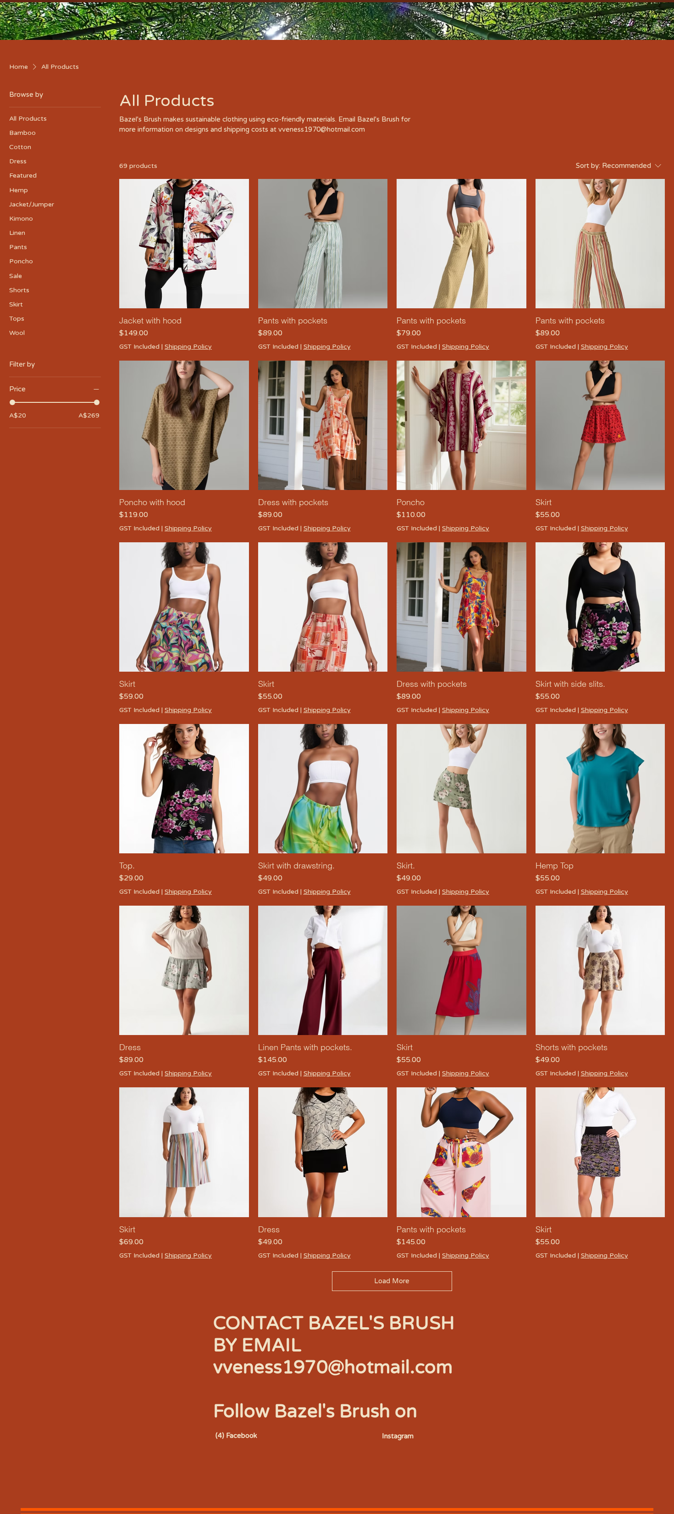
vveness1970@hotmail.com (333, 1367)
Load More (391, 1281)
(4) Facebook (236, 1435)
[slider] (12, 402)
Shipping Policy (188, 347)
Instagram (398, 1436)
